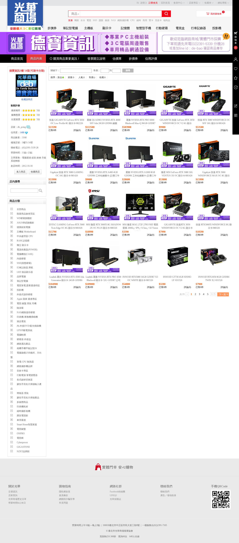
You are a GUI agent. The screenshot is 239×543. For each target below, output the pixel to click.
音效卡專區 (22, 370)
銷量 (70, 77)
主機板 (88, 28)
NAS (113, 20)
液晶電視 (21, 321)
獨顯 (76, 20)
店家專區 (193, 2)
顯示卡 (107, 28)
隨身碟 (20, 308)
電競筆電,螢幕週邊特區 (28, 285)
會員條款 (63, 495)
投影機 (216, 28)
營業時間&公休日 (17, 503)
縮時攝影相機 (23, 411)
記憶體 (125, 28)
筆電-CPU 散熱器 (25, 361)
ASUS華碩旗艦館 (25, 222)
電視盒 (180, 28)
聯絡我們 (164, 491)
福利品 (166, 20)
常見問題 (63, 503)
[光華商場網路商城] (25, 31)
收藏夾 (207, 2)
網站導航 (222, 2)
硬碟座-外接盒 (24, 339)
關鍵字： (55, 70)
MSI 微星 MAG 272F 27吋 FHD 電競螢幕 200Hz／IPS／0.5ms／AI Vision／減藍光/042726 (140, 228)
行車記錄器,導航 (25, 267)
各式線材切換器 (24, 379)
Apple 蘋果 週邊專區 (27, 299)
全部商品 (21, 209)
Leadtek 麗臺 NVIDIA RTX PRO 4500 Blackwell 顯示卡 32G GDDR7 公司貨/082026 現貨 (103, 280)
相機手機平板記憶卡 (27, 348)
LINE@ (113, 495)
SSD (95, 20)
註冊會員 (153, 2)
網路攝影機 (123, 20)
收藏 (101, 77)
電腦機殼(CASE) (25, 254)
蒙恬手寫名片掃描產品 (28, 397)
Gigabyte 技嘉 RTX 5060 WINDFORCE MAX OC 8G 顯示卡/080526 (214, 175)
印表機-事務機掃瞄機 (27, 317)
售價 (91, 77)
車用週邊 (21, 420)
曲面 (107, 20)
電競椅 (20, 438)
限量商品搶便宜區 (26, 213)
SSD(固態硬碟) (24, 263)
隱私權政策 (64, 491)
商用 (145, 20)
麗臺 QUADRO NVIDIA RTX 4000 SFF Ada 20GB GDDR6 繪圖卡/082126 (103, 123)
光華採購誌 (115, 499)
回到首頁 (165, 2)
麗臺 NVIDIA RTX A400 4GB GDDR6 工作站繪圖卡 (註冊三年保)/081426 (104, 175)
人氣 (80, 77)
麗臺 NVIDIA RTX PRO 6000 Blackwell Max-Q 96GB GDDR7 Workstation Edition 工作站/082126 (140, 123)
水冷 (82, 20)
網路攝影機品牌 (24, 366)
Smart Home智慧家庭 (27, 424)
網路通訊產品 (23, 344)
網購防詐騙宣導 (67, 499)
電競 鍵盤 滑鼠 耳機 (26, 303)
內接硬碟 (21, 258)
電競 (89, 20)
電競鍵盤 (21, 429)
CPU (132, 20)
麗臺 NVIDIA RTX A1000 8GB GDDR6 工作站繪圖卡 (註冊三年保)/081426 (140, 175)
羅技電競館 (22, 415)
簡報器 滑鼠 (23, 393)
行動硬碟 (162, 28)
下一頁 (222, 294)
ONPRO (21, 433)
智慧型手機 (143, 28)
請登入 (143, 2)
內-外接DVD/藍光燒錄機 (29, 326)
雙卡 (151, 20)
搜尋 (128, 70)
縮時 (138, 20)
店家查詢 (12, 495)
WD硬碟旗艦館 (24, 218)
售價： (96, 70)
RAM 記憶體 (23, 240)
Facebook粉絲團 (117, 491)
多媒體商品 (22, 402)
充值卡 (158, 20)
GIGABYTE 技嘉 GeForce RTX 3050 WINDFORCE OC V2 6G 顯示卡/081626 (177, 123)
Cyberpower (22, 442)
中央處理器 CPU (25, 236)
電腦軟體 (21, 335)
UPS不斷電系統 (24, 330)
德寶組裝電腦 (23, 227)
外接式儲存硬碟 (24, 294)
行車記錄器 (198, 28)
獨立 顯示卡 (23, 245)
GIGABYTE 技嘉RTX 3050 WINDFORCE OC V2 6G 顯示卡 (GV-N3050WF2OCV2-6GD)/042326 (177, 228)
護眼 (101, 20)
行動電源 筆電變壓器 (27, 375)
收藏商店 (35, 171)
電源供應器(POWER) (27, 249)
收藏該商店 (26, 99)
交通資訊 (12, 491)
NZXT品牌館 (23, 451)
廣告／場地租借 (168, 495)
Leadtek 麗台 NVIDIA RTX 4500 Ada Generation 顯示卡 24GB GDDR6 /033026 (66, 280)
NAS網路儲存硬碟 (26, 312)
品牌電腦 (21, 276)
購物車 (236, 40)
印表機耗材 (22, 406)
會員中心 (177, 2)
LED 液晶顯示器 (25, 272)
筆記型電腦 (70, 28)
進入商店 (20, 171)
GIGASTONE (23, 447)
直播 (70, 20)
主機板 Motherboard (26, 231)
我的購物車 (216, 14)
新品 (60, 77)
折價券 (52, 28)
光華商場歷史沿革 (17, 499)
